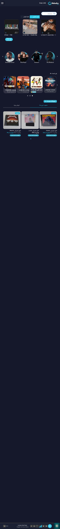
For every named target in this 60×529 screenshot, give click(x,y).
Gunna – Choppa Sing (10, 35)
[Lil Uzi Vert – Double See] (48, 20)
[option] (10, 56)
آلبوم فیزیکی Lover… (33, 131)
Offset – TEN (27, 35)
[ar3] (36, 56)
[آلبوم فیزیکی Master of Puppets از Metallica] (12, 112)
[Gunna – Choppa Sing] (11, 20)
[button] (3, 56)
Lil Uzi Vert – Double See (48, 35)
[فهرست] (2, 3)
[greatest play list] (9, 84)
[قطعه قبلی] (46, 526)
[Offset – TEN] (30, 20)
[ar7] (23, 56)
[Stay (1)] (50, 85)
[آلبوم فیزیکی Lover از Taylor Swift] (30, 112)
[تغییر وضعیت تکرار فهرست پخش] (34, 526)
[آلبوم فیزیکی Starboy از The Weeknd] (48, 112)
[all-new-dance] (36, 85)
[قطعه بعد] (43, 526)
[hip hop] (23, 85)
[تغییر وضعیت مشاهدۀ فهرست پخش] (4, 526)
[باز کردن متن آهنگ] (31, 526)
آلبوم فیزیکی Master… (15, 131)
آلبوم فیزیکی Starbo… (51, 131)
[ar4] (50, 56)
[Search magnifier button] (54, 13)
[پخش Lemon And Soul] (50, 526)
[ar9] (10, 56)
